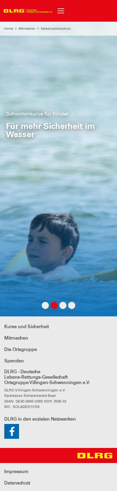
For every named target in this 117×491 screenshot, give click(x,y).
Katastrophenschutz (56, 29)
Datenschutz (17, 483)
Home (8, 29)
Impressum (16, 471)
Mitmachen (27, 29)
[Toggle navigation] (60, 11)
